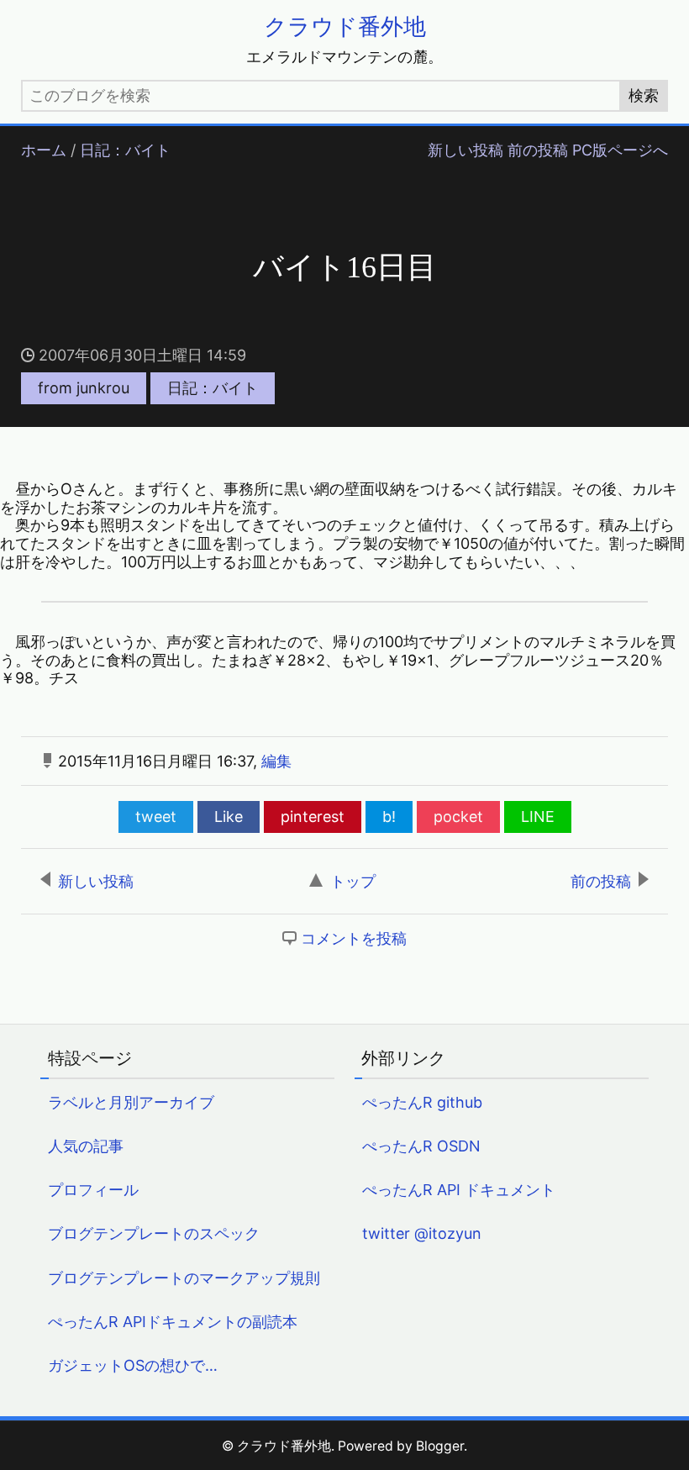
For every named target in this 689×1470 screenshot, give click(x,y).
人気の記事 (86, 1146)
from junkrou (83, 388)
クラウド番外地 (345, 26)
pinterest (312, 816)
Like (228, 816)
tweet (155, 816)
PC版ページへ (620, 150)
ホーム (43, 150)
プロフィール (93, 1190)
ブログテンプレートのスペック (154, 1233)
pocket (458, 816)
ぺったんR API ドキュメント (458, 1190)
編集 (276, 761)
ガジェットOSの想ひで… (133, 1365)
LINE (538, 816)
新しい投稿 (465, 150)
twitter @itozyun (421, 1233)
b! (389, 816)
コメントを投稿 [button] (354, 938)
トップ (353, 881)
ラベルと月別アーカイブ (131, 1102)
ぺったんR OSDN (421, 1146)
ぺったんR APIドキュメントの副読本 (172, 1321)
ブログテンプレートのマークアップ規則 (184, 1278)
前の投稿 (538, 150)
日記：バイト (125, 150)
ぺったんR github (422, 1102)
